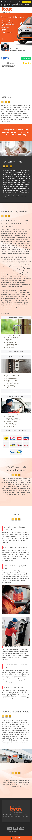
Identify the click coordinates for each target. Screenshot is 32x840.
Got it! (26, 2)
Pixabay (8, 372)
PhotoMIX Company (10, 332)
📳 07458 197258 (16, 838)
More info (14, 5)
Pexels (16, 154)
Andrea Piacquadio (9, 154)
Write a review (26, 58)
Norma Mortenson (10, 411)
